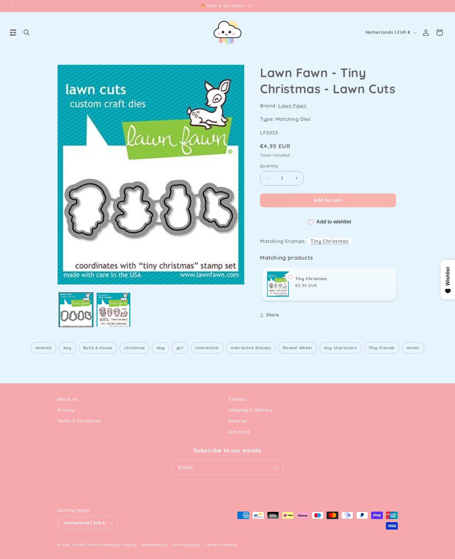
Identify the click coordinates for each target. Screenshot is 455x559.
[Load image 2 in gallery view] (113, 310)
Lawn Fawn (292, 106)
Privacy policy (187, 545)
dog (161, 347)
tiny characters (340, 347)
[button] (13, 32)
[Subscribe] (276, 467)
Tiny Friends (382, 347)
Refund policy (154, 545)
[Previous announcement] (12, 6)
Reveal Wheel (297, 347)
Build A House (98, 347)
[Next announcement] (443, 6)
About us (67, 399)
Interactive (207, 347)
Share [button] (272, 315)
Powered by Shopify (117, 545)
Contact (238, 399)
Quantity (269, 165)
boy (67, 347)
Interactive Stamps (251, 347)
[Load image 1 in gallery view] (76, 310)
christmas (134, 347)
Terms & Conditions (79, 421)
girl (180, 347)
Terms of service (221, 545)
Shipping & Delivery (250, 410)
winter (413, 347)
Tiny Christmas (329, 241)
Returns (237, 421)
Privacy (65, 410)
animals (43, 347)
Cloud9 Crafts (85, 545)
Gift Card (239, 432)
